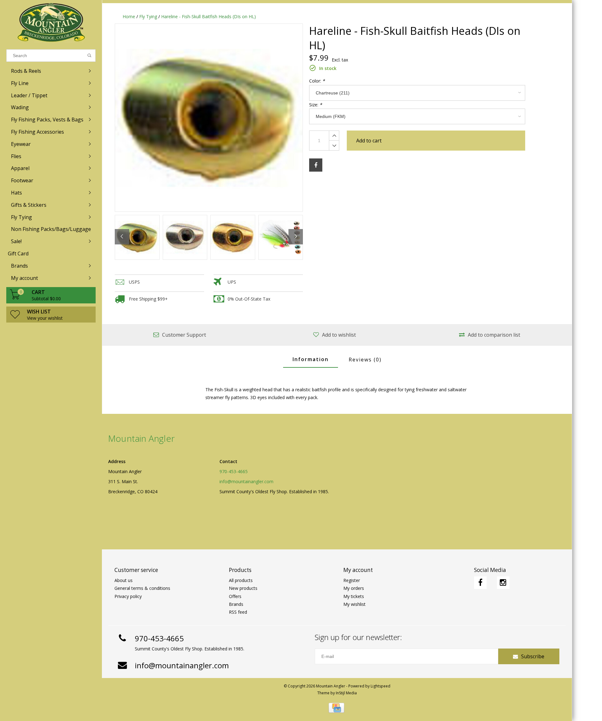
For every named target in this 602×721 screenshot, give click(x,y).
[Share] (315, 165)
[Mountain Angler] (51, 23)
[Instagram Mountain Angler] (503, 582)
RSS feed (238, 612)
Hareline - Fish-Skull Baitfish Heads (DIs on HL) (208, 16)
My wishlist (354, 604)
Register (351, 580)
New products (243, 588)
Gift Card (18, 253)
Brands (236, 604)
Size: (315, 105)
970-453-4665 (233, 471)
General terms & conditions (142, 588)
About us (123, 580)
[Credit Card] (336, 708)
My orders (353, 588)
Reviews (365, 359)
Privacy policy (128, 596)
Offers (235, 596)
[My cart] (15, 298)
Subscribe (532, 656)
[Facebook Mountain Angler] (480, 582)
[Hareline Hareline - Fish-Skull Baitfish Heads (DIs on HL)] (209, 117)
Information (311, 359)
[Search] (89, 55)
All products (241, 580)
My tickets (353, 596)
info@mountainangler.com (246, 481)
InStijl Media (346, 693)
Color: (317, 81)
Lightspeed (380, 686)
